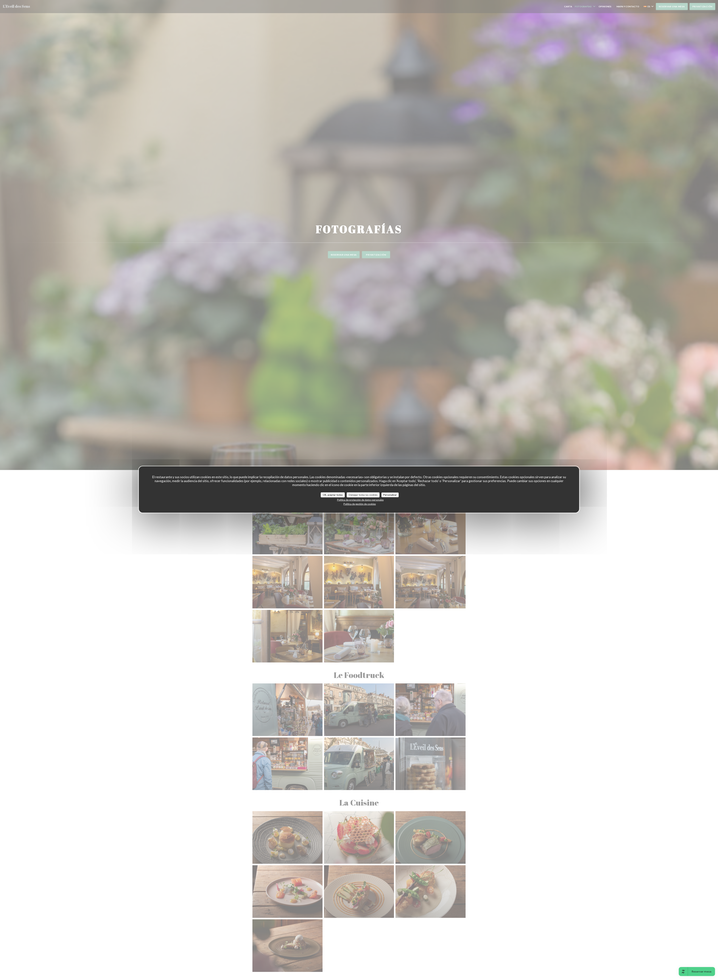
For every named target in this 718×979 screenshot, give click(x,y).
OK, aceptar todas (333, 494)
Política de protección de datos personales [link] (360, 499)
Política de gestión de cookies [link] (359, 504)
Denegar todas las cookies (363, 494)
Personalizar (390, 494)
